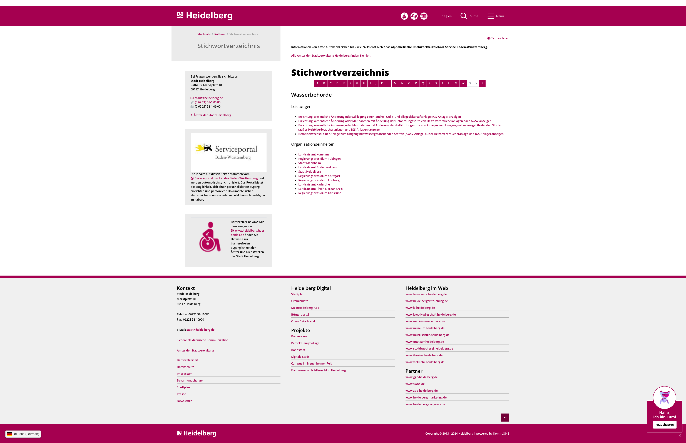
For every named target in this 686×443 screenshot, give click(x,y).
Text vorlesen (499, 38)
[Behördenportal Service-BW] (229, 152)
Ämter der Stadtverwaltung (195, 350)
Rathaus (219, 34)
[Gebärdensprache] (414, 16)
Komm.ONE (501, 433)
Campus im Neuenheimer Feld (311, 363)
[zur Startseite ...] (196, 433)
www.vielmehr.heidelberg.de (425, 362)
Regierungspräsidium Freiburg (319, 180)
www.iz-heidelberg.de (420, 308)
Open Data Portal (303, 321)
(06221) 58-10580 (207, 102)
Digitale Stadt (300, 357)
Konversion (299, 336)
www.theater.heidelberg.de (424, 355)
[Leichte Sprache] (423, 16)
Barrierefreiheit (187, 360)
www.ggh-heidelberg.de (422, 377)
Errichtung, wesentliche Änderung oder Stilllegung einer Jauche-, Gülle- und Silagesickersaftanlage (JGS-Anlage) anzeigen (379, 117)
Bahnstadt (298, 350)
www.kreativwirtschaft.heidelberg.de (431, 314)
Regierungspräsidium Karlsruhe (319, 193)
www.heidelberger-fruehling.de (427, 301)
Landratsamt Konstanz (313, 154)
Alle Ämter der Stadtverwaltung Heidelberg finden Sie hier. (331, 56)
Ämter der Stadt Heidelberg (212, 115)
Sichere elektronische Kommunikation (202, 340)
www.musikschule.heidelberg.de (427, 335)
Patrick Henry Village (305, 343)
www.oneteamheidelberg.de (425, 342)
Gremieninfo (299, 301)
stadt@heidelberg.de (209, 98)
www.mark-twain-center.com (425, 321)
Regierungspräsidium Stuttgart (319, 176)
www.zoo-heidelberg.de (422, 391)
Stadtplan (183, 387)
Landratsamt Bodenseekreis (317, 167)
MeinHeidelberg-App (305, 308)
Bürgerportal (300, 314)
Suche (474, 16)
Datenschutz (185, 367)
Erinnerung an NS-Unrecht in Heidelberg (318, 370)
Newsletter (184, 401)
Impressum (184, 374)
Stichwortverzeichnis (228, 45)
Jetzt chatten (664, 425)
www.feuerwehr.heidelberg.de (426, 294)
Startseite (203, 34)
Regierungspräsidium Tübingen (319, 159)
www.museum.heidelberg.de (425, 328)
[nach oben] (505, 418)
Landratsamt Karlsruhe (314, 184)
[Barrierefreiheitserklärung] (404, 16)
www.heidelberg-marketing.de (426, 397)
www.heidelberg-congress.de (425, 404)
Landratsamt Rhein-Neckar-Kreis (320, 189)
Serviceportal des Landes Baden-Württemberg (226, 178)
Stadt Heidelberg (309, 172)
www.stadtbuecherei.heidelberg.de (429, 348)
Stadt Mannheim (309, 163)
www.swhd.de (415, 384)
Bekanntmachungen (190, 380)
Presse (181, 394)
